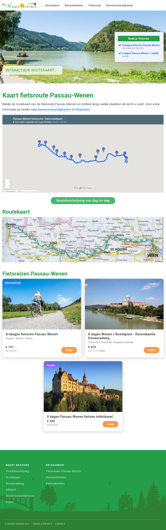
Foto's (10, 502)
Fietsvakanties (55, 483)
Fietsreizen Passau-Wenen (63, 471)
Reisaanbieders (74, 5)
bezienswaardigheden (54, 109)
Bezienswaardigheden (119, 5)
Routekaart (13, 477)
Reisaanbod (52, 5)
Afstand (11, 489)
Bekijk (69, 350)
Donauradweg (15, 483)
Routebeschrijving (17, 471)
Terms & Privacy (42, 524)
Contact (60, 524)
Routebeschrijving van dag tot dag (83, 200)
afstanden (82, 109)
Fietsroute (95, 5)
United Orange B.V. (18, 524)
